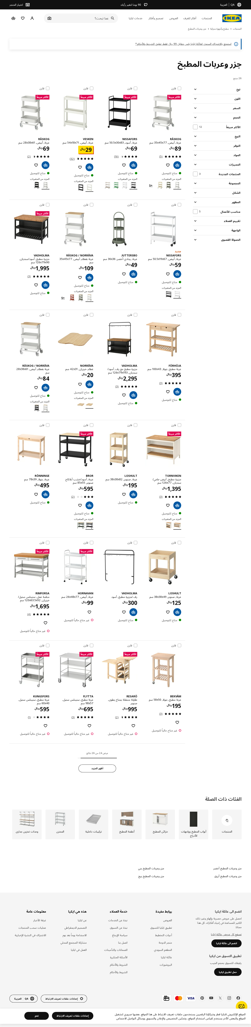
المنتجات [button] (207, 18)
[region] (125, 1016)
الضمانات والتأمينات (115, 950)
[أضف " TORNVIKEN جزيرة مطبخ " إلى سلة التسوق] (177, 505)
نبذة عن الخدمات (117, 920)
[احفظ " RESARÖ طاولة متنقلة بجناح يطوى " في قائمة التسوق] (133, 726)
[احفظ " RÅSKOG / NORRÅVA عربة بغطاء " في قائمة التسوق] (80, 277)
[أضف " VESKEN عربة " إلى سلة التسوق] (89, 167)
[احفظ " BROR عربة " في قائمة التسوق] (80, 505)
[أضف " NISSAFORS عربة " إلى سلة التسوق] (133, 165)
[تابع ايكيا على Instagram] (229, 998)
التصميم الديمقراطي (75, 927)
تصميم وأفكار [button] (156, 18)
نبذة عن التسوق (118, 927)
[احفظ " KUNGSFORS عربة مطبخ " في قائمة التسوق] (45, 726)
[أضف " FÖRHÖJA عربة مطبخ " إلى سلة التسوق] (177, 392)
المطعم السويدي (163, 950)
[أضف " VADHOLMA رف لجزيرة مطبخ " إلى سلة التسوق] (133, 612)
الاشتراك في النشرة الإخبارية (30, 935)
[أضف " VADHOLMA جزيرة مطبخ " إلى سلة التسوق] (45, 285)
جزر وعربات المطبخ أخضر (227, 868)
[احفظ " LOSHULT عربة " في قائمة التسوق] (124, 494)
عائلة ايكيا (166, 957)
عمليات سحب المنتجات (32, 927)
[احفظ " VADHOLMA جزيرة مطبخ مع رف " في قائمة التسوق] (124, 395)
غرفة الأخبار (39, 920)
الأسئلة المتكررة (118, 957)
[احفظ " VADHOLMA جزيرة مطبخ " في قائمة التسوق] (36, 285)
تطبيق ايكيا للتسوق (161, 927)
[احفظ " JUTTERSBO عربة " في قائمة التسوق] (124, 274)
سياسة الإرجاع (119, 935)
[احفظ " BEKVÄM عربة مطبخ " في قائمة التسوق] (177, 722)
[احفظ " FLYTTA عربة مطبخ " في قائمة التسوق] (89, 726)
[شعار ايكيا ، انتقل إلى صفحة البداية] (232, 18)
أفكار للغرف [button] (189, 18)
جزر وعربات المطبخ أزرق (228, 876)
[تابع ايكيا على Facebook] (238, 998)
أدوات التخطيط (163, 935)
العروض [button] (173, 18)
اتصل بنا (122, 942)
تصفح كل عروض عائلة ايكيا (226, 934)
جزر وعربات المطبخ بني (151, 868)
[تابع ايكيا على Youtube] (211, 998)
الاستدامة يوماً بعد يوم (75, 935)
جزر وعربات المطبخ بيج (151, 876)
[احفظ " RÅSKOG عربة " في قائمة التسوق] (168, 165)
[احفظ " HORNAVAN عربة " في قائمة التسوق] (89, 612)
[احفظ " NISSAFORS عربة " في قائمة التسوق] (124, 165)
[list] (125, 824)
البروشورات (166, 964)
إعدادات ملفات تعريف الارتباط (73, 1015)
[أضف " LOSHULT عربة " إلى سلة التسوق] (133, 494)
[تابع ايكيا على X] (220, 998)
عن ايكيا (82, 920)
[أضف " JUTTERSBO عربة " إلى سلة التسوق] (133, 274)
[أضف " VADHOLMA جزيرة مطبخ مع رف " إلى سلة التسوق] (133, 395)
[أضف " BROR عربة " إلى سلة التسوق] (89, 505)
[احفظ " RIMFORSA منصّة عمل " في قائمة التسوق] (45, 623)
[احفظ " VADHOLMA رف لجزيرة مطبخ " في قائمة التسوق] (124, 612)
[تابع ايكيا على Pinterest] (202, 998)
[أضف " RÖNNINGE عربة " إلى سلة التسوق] (45, 494)
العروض (167, 920)
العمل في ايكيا (79, 950)
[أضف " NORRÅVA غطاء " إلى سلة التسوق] (89, 384)
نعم (37, 1015)
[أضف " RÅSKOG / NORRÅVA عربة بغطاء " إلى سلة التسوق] (89, 277)
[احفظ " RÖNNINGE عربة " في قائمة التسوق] (36, 494)
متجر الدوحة (165, 942)
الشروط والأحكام (118, 964)
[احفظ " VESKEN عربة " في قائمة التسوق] (80, 167)
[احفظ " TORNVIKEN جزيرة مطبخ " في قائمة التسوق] (168, 505)
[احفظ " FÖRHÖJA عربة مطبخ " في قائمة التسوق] (168, 392)
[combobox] (85, 18)
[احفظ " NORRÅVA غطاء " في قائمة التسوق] (80, 384)
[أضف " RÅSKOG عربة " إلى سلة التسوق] (177, 165)
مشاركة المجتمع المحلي (73, 942)
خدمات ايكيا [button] (135, 18)
